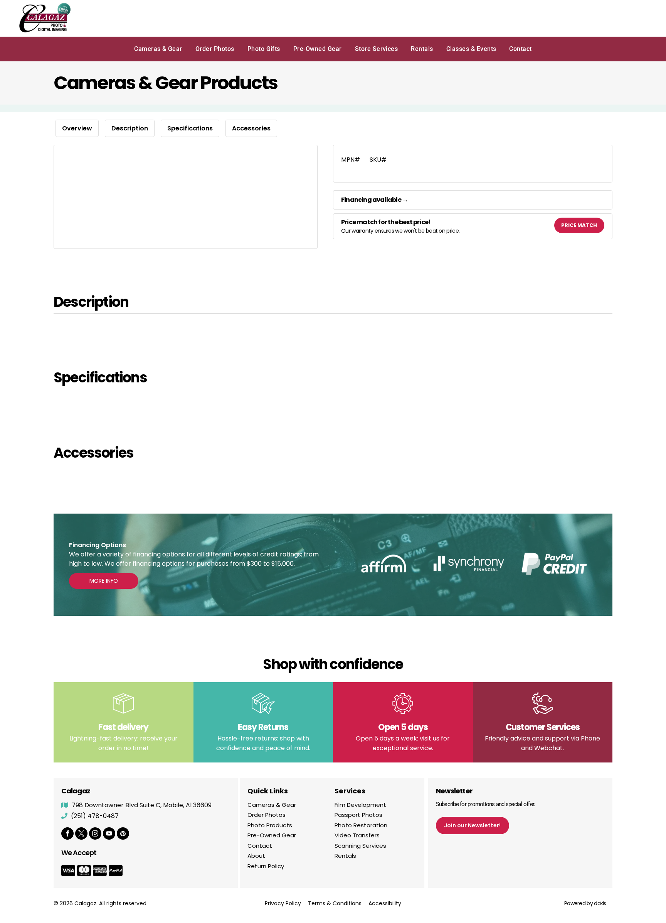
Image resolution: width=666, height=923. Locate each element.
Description (129, 128)
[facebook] (67, 834)
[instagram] (95, 834)
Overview (77, 128)
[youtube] (109, 834)
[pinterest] (123, 834)
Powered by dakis (585, 903)
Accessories (251, 128)
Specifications (190, 128)
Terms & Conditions (335, 903)
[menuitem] (158, 49)
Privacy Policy (283, 903)
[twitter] (81, 834)
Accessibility (384, 903)
